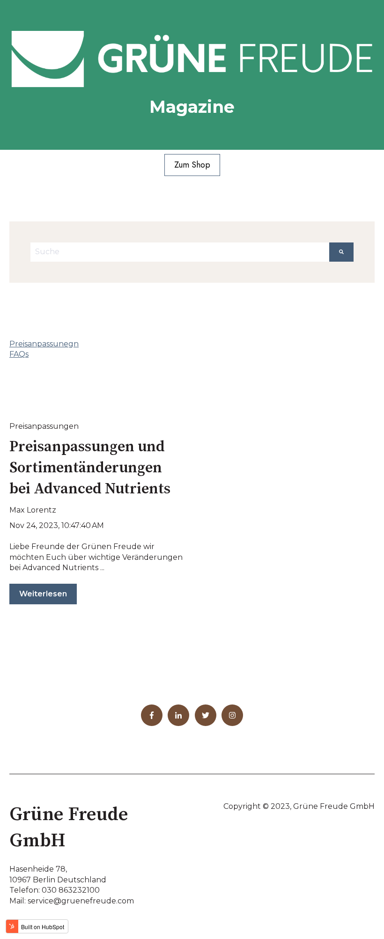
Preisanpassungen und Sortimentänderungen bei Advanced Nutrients (89, 468)
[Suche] (341, 251)
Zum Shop (192, 165)
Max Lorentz (32, 510)
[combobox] (179, 251)
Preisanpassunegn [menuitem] (44, 343)
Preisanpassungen (44, 426)
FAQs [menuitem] (19, 354)
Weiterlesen (43, 593)
